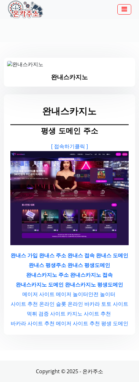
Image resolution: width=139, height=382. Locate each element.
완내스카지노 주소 (47, 274)
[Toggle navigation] (124, 9)
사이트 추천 (24, 303)
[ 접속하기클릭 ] (69, 146)
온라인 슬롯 (52, 303)
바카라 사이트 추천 (33, 323)
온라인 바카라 (84, 303)
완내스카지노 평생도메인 (94, 284)
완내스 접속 (81, 255)
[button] (124, 9)
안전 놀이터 (101, 294)
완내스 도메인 (112, 255)
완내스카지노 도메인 (40, 284)
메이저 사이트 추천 (78, 323)
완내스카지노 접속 (91, 274)
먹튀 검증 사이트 (46, 313)
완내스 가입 (24, 255)
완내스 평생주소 (47, 265)
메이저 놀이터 (72, 294)
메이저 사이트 (38, 294)
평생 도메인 (114, 323)
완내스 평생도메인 (89, 265)
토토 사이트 (114, 303)
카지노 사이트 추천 (89, 313)
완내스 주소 (52, 255)
